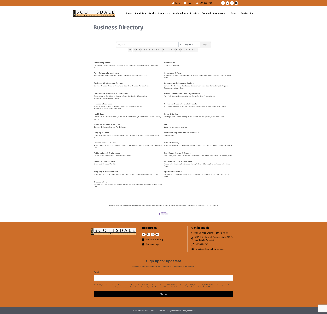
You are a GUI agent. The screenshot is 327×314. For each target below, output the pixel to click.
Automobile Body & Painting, (189, 75)
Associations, (186, 96)
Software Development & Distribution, (177, 86)
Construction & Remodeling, (137, 96)
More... (96, 67)
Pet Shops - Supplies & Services (221, 145)
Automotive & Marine (173, 73)
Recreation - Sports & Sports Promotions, (178, 174)
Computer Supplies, (222, 86)
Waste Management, (107, 156)
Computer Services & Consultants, (202, 86)
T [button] (181, 50)
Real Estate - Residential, (182, 156)
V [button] (186, 50)
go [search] (206, 45)
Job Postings (190, 205)
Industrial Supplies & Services (107, 124)
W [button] (189, 50)
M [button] (163, 50)
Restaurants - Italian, (188, 164)
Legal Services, (169, 127)
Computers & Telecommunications (179, 83)
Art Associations (209, 96)
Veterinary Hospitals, (171, 145)
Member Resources (158, 13)
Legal (166, 124)
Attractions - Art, (198, 174)
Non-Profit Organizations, (173, 96)
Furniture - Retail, (128, 174)
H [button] (152, 50)
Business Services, (100, 86)
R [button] (176, 50)
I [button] (154, 50)
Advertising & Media (103, 63)
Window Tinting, (226, 75)
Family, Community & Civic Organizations (182, 93)
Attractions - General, (212, 174)
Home (129, 13)
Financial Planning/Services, (104, 106)
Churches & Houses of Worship (105, 164)
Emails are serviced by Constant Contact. (201, 287)
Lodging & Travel (101, 133)
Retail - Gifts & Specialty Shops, (105, 174)
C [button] (139, 50)
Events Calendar (141, 205)
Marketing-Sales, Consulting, (139, 65)
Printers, (141, 86)
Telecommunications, (171, 88)
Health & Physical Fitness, (103, 145)
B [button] (136, 50)
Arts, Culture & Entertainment (106, 73)
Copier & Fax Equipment (117, 127)
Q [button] (174, 50)
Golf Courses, (224, 174)
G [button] (149, 50)
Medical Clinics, (99, 117)
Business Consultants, (115, 86)
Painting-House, (169, 117)
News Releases (128, 205)
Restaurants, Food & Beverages (178, 161)
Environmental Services (123, 156)
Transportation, (99, 184)
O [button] (169, 50)
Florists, (119, 174)
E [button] (144, 50)
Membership (179, 13)
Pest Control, (215, 117)
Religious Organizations (104, 161)
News (233, 13)
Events (193, 13)
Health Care (99, 114)
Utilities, (96, 156)
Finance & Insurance (103, 104)
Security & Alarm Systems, (202, 117)
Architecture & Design (171, 65)
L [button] (161, 50)
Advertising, (98, 65)
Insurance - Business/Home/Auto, (105, 109)
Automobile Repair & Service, (209, 75)
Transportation (100, 182)
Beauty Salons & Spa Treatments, (151, 145)
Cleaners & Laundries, (120, 145)
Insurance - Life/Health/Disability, (131, 106)
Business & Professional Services (108, 83)
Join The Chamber (211, 205)
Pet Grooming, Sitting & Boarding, (190, 145)
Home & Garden (171, 114)
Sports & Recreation (173, 171)
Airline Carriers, (157, 184)
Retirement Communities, (200, 156)
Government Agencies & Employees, (192, 106)
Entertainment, (99, 75)
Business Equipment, (101, 127)
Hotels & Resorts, (100, 135)
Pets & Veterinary (171, 143)
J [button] (156, 50)
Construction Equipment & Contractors (111, 93)
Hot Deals (151, 205)
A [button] (134, 50)
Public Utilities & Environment (107, 153)
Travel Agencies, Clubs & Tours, (118, 135)
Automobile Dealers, (171, 75)
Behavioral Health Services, (128, 117)
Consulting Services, (131, 86)
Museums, (128, 75)
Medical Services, (112, 117)
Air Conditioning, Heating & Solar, (115, 96)
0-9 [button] (130, 50)
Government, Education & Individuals (180, 104)
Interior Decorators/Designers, (104, 98)
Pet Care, (206, 145)
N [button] (166, 50)
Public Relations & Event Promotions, (116, 65)
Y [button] (194, 50)
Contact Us (247, 13)
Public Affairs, (217, 106)
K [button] (158, 50)
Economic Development (214, 13)
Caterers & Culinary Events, (205, 164)
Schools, (209, 106)
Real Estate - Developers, (218, 156)
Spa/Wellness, (134, 145)
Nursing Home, (134, 135)
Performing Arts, (137, 75)
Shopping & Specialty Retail (106, 171)
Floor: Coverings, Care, (184, 117)
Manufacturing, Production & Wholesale (181, 133)
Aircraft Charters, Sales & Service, (116, 184)
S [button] (179, 50)
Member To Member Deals (165, 205)
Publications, (154, 65)
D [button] (141, 50)
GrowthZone (191, 311)
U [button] (184, 50)
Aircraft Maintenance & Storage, (140, 184)
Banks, (116, 106)
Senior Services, (197, 96)
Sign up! (163, 294)
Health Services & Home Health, (149, 117)
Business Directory (115, 205)
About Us (139, 13)
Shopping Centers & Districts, (145, 174)
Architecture (169, 63)
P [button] (171, 50)
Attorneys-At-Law (181, 127)
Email (96, 272)
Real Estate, (168, 156)
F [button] (146, 50)
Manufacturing (169, 135)
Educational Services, (171, 106)
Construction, (98, 96)
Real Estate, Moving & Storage (177, 153)
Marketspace (180, 205)
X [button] (192, 50)
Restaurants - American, (172, 164)
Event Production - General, (114, 75)
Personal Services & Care (105, 143)
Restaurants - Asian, (223, 164)
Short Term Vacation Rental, (150, 135)
